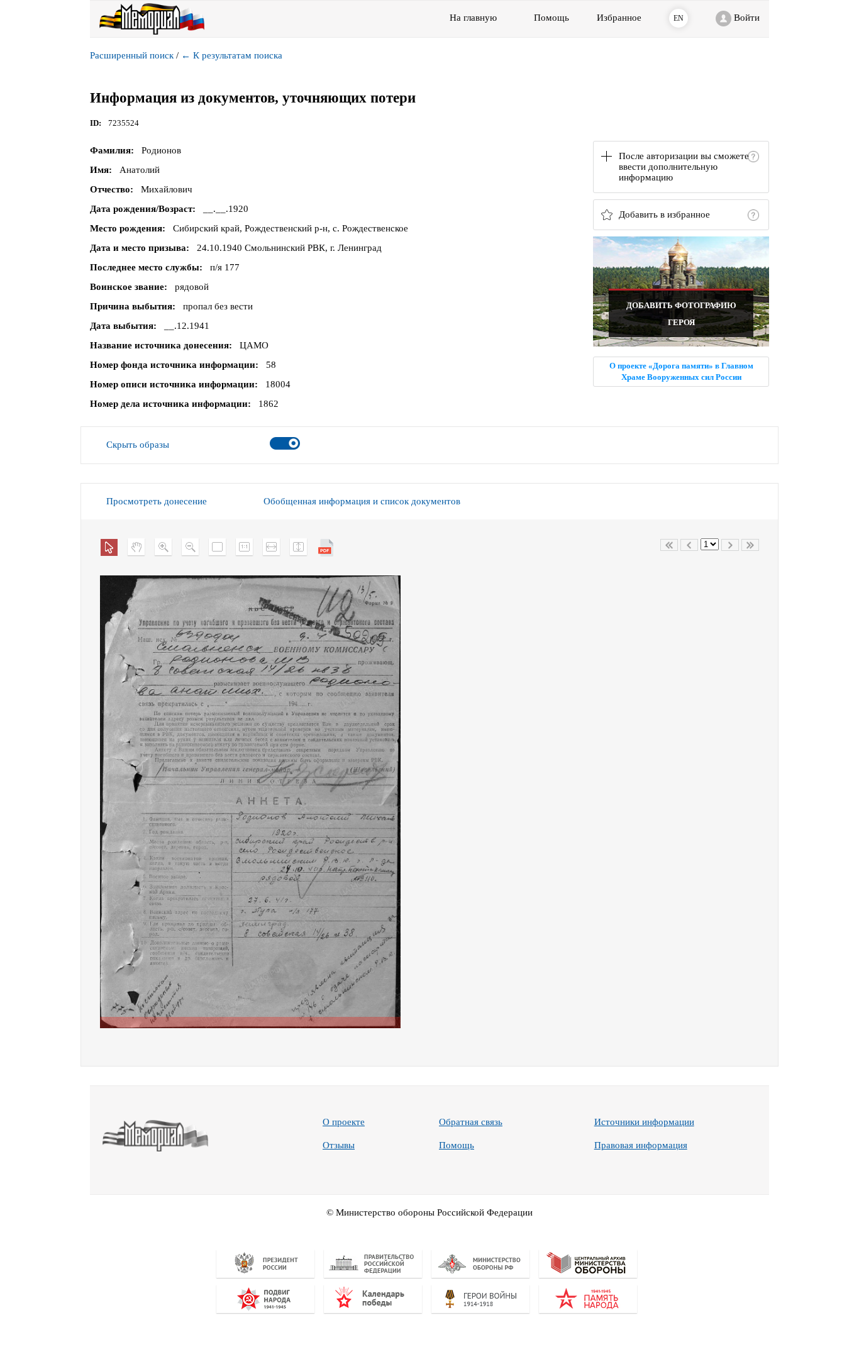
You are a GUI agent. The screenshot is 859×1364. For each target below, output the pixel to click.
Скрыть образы (137, 445)
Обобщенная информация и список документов (361, 501)
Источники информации (644, 1122)
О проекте (344, 1122)
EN (678, 18)
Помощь (456, 1145)
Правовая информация (640, 1145)
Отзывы (339, 1145)
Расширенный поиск (132, 55)
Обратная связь (470, 1122)
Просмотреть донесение (156, 501)
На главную (473, 18)
